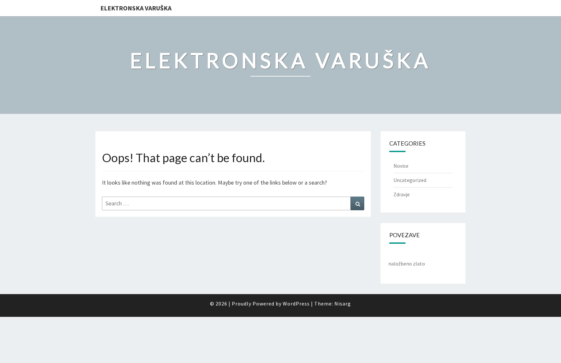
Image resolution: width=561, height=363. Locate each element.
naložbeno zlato (406, 263)
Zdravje (401, 194)
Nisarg (342, 303)
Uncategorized (409, 180)
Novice (400, 165)
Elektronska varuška (135, 8)
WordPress (296, 303)
